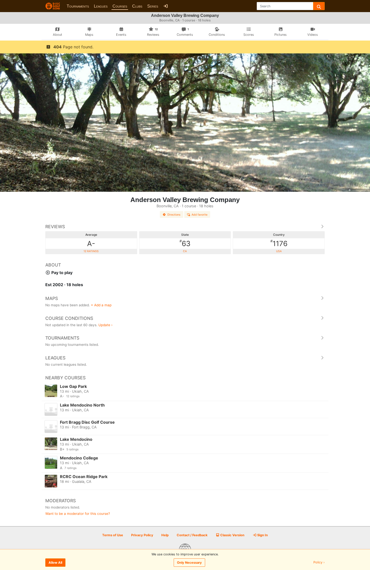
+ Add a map (101, 305)
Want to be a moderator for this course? (77, 514)
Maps (51, 298)
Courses (120, 6)
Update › (105, 325)
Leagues (100, 6)
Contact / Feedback (192, 535)
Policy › (319, 562)
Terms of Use (112, 535)
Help (165, 535)
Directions (173, 214)
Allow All (55, 562)
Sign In (262, 535)
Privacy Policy (142, 535)
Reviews (55, 226)
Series (152, 6)
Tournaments (78, 6)
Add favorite (199, 214)
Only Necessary (189, 562)
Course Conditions (69, 318)
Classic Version (231, 535)
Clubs (137, 6)
